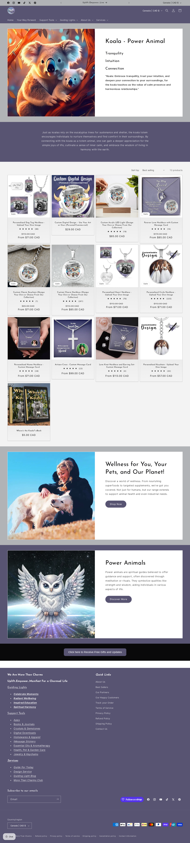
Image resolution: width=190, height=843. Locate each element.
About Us (100, 682)
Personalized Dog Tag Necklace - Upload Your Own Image (29, 224)
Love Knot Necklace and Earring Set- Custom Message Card (117, 366)
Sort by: (135, 170)
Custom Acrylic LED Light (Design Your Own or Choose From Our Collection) (117, 225)
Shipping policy (89, 836)
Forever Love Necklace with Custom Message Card (161, 224)
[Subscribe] (57, 799)
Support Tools (16, 713)
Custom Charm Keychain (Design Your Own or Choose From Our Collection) (29, 294)
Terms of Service (104, 708)
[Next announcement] (129, 3)
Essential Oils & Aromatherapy (32, 745)
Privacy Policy (103, 713)
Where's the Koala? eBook (28, 431)
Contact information (127, 836)
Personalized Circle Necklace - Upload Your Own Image (161, 293)
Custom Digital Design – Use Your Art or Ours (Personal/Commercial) (73, 224)
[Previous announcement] (61, 3)
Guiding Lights (17, 687)
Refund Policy (103, 718)
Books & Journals (24, 724)
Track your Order (105, 702)
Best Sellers (102, 687)
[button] (48, 20)
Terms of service (72, 836)
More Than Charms (23, 836)
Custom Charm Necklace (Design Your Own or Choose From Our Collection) (73, 294)
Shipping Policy (104, 723)
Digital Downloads (25, 732)
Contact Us (101, 729)
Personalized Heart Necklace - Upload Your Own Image (117, 293)
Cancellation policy (107, 836)
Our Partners (102, 692)
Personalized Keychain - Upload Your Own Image (161, 366)
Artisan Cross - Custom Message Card (73, 365)
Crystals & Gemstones (27, 728)
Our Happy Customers (107, 697)
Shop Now (116, 504)
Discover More (118, 599)
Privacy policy (56, 836)
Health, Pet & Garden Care (29, 750)
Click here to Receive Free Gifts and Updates (95, 652)
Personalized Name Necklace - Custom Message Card (29, 366)
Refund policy (41, 836)
